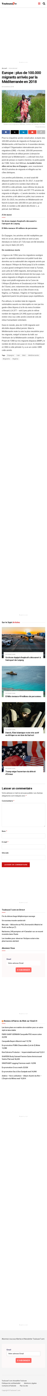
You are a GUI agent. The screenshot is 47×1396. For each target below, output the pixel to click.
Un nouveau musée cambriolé (13, 920)
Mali (24, 355)
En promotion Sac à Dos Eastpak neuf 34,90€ (19, 1072)
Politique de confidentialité (11, 1383)
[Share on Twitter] (15, 132)
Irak (18, 355)
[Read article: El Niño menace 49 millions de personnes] (23, 681)
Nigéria (15, 359)
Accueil (4, 68)
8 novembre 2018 (8, 87)
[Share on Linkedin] (23, 132)
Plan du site (24, 1386)
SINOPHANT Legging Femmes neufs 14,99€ (19, 1063)
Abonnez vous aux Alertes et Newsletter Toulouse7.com (23, 1339)
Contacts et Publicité (9, 1386)
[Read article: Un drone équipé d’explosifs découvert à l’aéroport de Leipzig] (23, 642)
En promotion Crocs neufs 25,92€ (15, 1067)
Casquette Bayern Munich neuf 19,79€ (16, 1041)
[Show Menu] (39, 3)
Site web (5, 853)
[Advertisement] (23, 33)
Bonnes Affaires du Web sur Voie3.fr (20, 1021)
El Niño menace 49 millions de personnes (19, 228)
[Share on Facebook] (6, 132)
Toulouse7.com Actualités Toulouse (14, 1381)
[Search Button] (44, 3)
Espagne (10, 355)
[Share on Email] (32, 132)
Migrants (6, 359)
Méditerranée (33, 355)
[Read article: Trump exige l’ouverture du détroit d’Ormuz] (23, 756)
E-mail (5, 842)
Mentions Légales (30, 1383)
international (13, 68)
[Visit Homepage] (9, 3)
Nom (4, 831)
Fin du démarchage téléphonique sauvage (18, 916)
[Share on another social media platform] (41, 132)
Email (9, 959)
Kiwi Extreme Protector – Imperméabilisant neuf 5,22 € (23, 1052)
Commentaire (8, 801)
